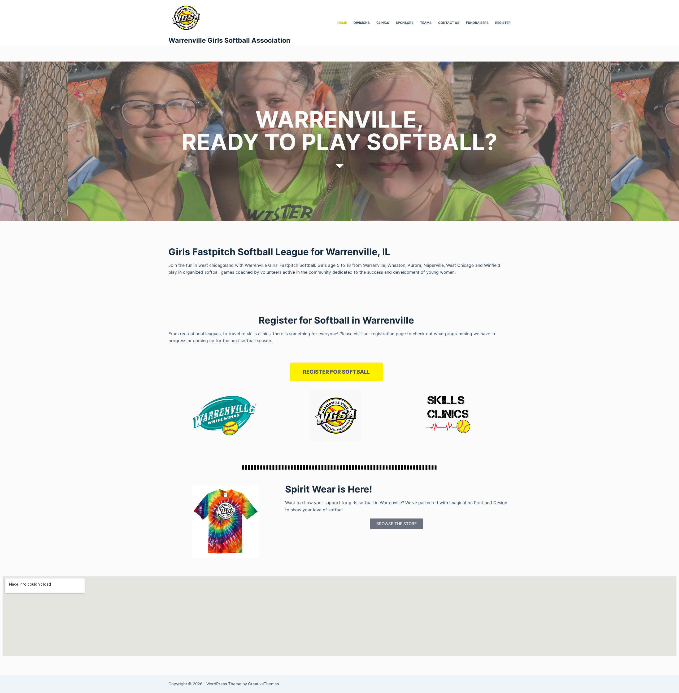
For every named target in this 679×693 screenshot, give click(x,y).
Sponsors (405, 23)
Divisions (362, 23)
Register (503, 23)
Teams (426, 23)
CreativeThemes (263, 683)
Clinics (382, 23)
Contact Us (448, 23)
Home (342, 23)
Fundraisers (477, 23)
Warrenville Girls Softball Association (229, 40)
